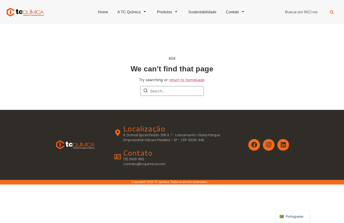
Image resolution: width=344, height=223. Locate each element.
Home (103, 12)
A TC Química (129, 12)
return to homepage (186, 79)
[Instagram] (268, 145)
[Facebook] (254, 145)
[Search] (145, 91)
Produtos (164, 12)
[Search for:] (172, 91)
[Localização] (117, 132)
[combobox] (302, 12)
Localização (144, 129)
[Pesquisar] (331, 12)
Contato (232, 12)
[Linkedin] (283, 145)
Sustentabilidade (202, 12)
